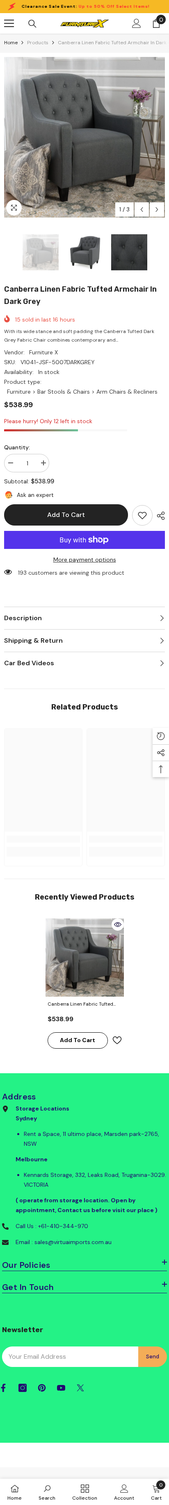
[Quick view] (118, 924)
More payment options (84, 559)
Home (11, 42)
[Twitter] (80, 1387)
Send (152, 1356)
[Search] (32, 24)
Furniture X (43, 352)
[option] (84, 137)
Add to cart (66, 514)
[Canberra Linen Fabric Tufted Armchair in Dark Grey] (85, 957)
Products (37, 42)
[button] (142, 209)
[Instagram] (22, 1387)
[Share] (159, 516)
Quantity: (17, 447)
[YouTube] (61, 1387)
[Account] (136, 23)
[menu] (9, 23)
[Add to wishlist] (117, 1040)
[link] (142, 515)
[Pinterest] (41, 1387)
